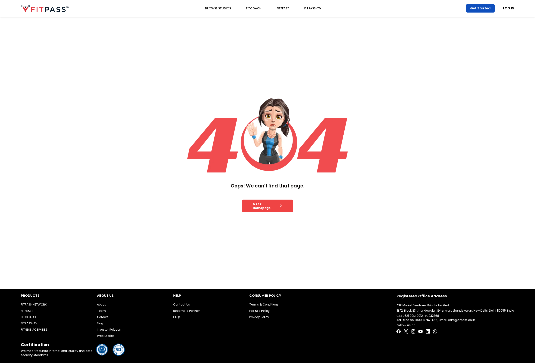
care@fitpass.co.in (461, 320)
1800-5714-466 (426, 320)
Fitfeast (282, 8)
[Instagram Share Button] (413, 331)
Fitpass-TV (312, 8)
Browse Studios (218, 8)
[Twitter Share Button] (406, 331)
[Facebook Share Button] (398, 331)
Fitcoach (253, 8)
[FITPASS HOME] (45, 8)
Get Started (480, 8)
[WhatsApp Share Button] (435, 331)
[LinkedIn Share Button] (428, 331)
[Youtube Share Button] (420, 331)
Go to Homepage (262, 206)
